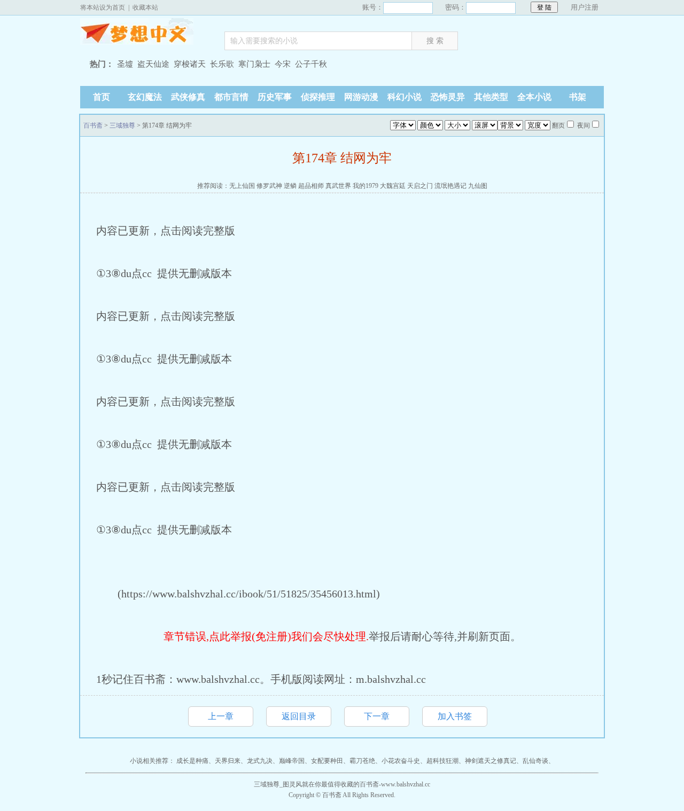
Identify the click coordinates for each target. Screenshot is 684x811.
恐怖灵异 (448, 96)
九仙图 (477, 186)
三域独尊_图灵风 (278, 784)
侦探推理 (318, 96)
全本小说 (534, 96)
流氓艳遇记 (450, 186)
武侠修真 (188, 96)
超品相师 (311, 186)
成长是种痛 (192, 761)
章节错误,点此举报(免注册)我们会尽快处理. (266, 636)
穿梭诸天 (190, 64)
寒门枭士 (254, 64)
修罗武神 (269, 186)
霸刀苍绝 (362, 761)
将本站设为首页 (102, 7)
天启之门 (420, 186)
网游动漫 (361, 96)
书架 (577, 96)
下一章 (377, 716)
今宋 (283, 64)
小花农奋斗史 (401, 761)
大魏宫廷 (393, 186)
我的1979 (365, 186)
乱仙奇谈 (535, 761)
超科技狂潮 (442, 761)
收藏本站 (145, 7)
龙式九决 (260, 761)
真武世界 (338, 186)
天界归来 (227, 761)
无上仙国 (242, 186)
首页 (101, 96)
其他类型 (491, 96)
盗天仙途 (153, 64)
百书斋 (147, 34)
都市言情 (231, 96)
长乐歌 (222, 64)
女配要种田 (327, 761)
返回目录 (299, 716)
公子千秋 (311, 64)
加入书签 (455, 716)
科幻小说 (404, 96)
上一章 (221, 716)
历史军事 (275, 96)
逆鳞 (290, 186)
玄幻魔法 (145, 96)
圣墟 (125, 64)
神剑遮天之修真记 (490, 761)
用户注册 (584, 7)
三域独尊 (122, 125)
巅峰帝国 (292, 761)
